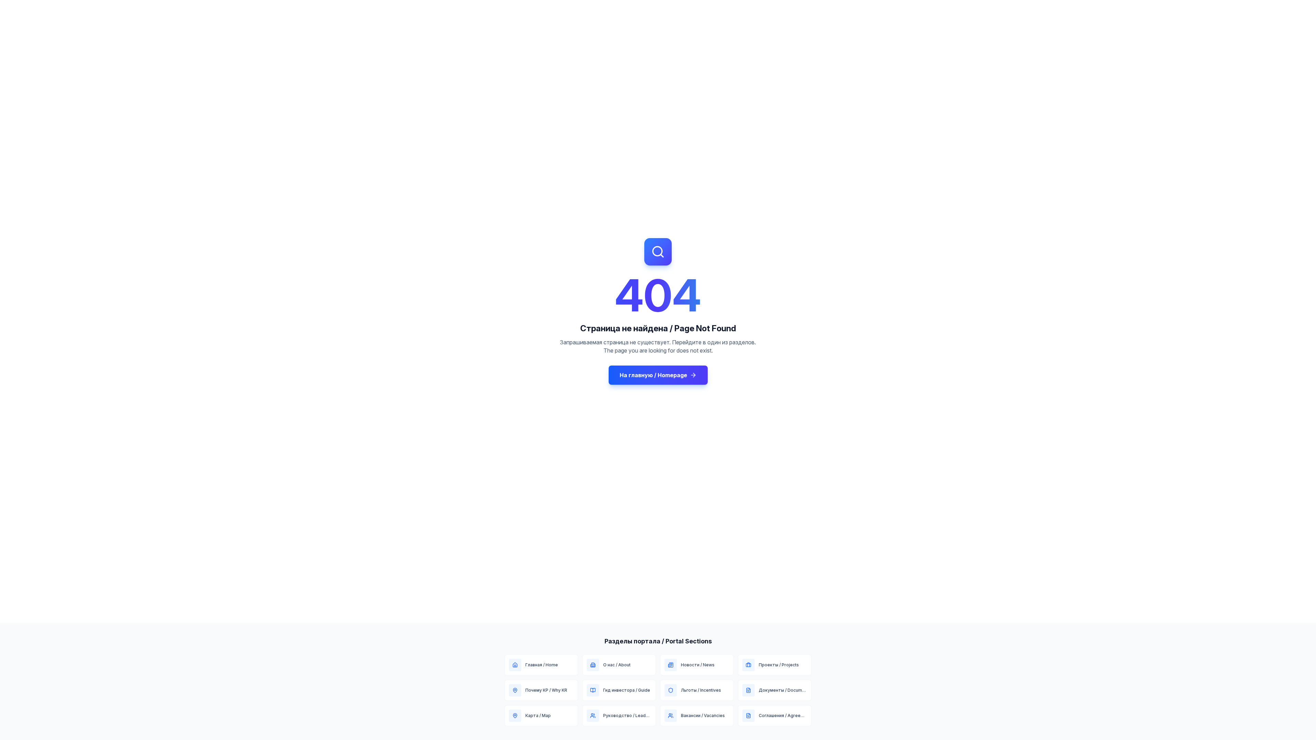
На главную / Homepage (653, 375)
